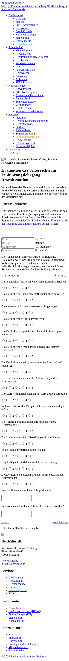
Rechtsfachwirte (25, 123)
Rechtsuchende (16, 85)
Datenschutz (15, 640)
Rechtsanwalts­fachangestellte (32, 120)
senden (5, 522)
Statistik (20, 21)
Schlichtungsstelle (26, 101)
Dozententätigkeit (25, 146)
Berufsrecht (22, 60)
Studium (20, 127)
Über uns (21, 18)
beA (18, 66)
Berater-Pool (23, 98)
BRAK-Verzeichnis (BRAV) (24, 611)
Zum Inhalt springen (12, 2)
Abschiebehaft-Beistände (30, 95)
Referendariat (23, 130)
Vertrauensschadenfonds (29, 111)
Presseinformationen (27, 24)
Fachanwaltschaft (25, 69)
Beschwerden (23, 107)
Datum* (39, 242)
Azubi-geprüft (23, 139)
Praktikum (21, 117)
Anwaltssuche (23, 88)
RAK (13, 152)
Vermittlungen (23, 104)
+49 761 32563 (10, 560)
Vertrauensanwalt (25, 63)
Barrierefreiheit (16, 650)
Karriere (13, 114)
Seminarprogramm (26, 133)
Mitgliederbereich (25, 50)
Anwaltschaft (15, 47)
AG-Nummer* (43, 246)
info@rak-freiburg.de (13, 563)
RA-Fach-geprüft (25, 143)
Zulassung (21, 76)
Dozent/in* (41, 250)
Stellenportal (23, 37)
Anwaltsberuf (23, 53)
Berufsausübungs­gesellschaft (32, 56)
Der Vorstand (23, 28)
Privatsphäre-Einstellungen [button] (23, 644)
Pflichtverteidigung (26, 92)
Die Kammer (15, 15)
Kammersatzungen (26, 34)
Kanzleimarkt (23, 40)
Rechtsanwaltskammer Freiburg (28, 656)
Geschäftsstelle (24, 31)
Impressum (14, 637)
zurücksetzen (60, 522)
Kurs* (38, 239)
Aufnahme (21, 79)
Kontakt (13, 634)
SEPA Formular (24, 82)
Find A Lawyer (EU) (20, 614)
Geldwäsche (22, 72)
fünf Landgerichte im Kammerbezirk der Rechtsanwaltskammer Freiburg (34, 222)
